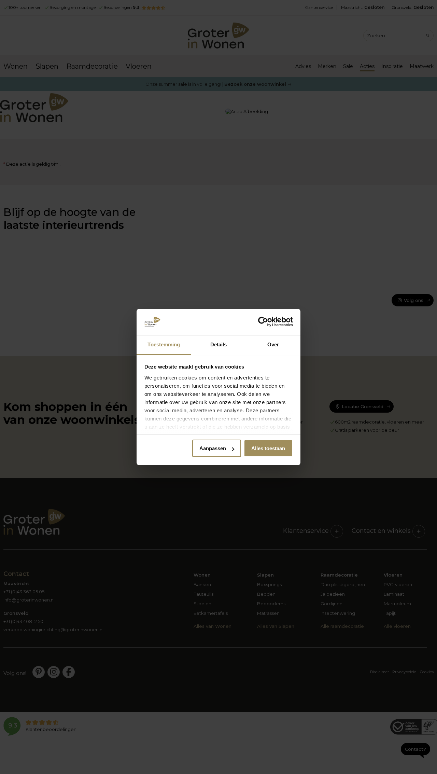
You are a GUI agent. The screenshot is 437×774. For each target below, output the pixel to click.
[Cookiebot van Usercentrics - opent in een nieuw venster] (263, 322)
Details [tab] (218, 344)
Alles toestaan (268, 448)
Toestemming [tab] (163, 344)
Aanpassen (212, 448)
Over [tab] (273, 344)
